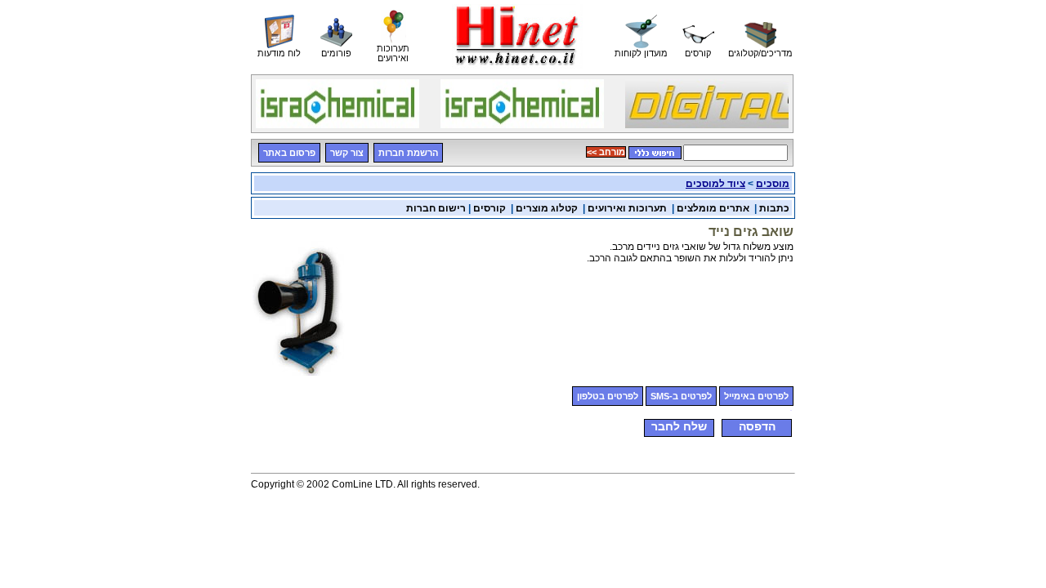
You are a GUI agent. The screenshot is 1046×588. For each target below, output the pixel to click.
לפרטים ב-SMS (681, 396)
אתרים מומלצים (713, 208)
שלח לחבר (679, 426)
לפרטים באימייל (756, 396)
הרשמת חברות (408, 153)
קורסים (489, 208)
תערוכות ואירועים (627, 208)
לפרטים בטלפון (607, 396)
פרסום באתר (289, 153)
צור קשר (347, 153)
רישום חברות (436, 208)
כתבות (774, 208)
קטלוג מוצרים (547, 208)
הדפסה (757, 426)
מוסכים (772, 183)
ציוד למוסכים (715, 183)
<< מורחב (606, 152)
